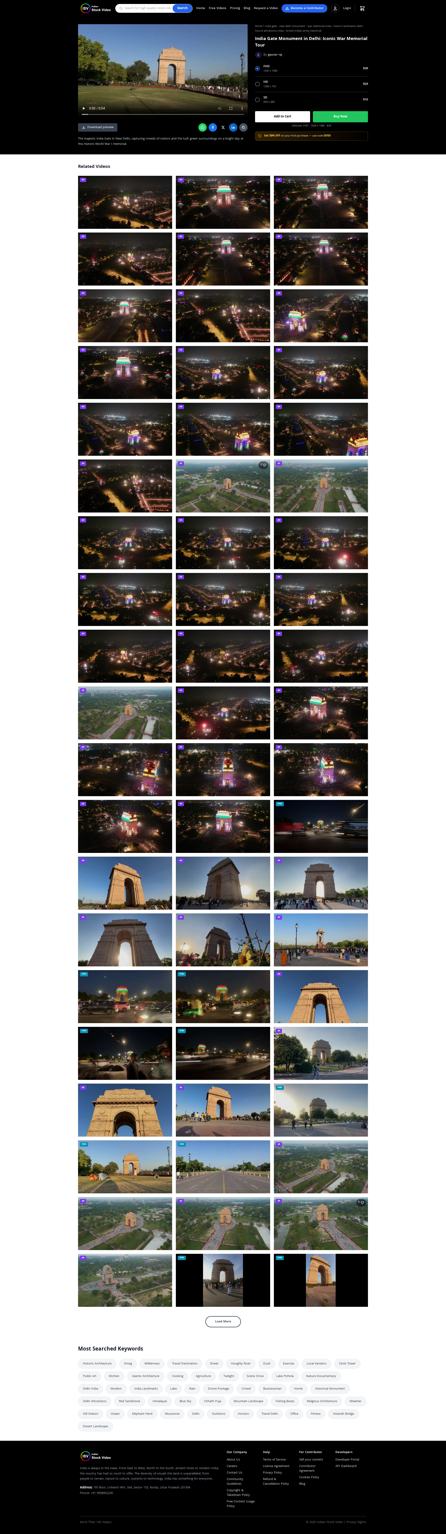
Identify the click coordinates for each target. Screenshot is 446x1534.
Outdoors (218, 1414)
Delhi (195, 1414)
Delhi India (90, 1388)
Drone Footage (218, 1388)
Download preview (100, 127)
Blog (247, 8)
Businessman (272, 1388)
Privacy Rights (356, 1522)
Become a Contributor (307, 8)
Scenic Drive (255, 1376)
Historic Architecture (97, 1363)
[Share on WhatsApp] (202, 127)
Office (294, 1414)
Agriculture (203, 1376)
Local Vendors (316, 1363)
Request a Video (266, 8)
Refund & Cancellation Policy (276, 1482)
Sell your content (311, 1459)
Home (200, 8)
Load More (223, 1321)
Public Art (89, 1376)
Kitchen (114, 1376)
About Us (233, 1459)
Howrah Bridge (343, 1414)
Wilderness (152, 1363)
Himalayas (160, 1401)
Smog (128, 1363)
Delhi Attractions (94, 1401)
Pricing (235, 8)
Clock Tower (347, 1363)
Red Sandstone (129, 1401)
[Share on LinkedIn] (233, 127)
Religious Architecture (322, 1401)
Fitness (316, 1414)
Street (214, 1363)
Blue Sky (185, 1401)
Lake (173, 1388)
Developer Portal (347, 1459)
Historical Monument (330, 1388)
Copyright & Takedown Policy (238, 1493)
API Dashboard (346, 1466)
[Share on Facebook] (213, 127)
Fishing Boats (285, 1401)
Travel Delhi (270, 1414)
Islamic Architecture (145, 1376)
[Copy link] (243, 127)
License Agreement (276, 1466)
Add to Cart (282, 116)
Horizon (243, 1414)
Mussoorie (172, 1414)
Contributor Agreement (307, 1469)
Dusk (266, 1363)
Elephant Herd (142, 1414)
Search (182, 8)
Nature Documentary (321, 1376)
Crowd (246, 1388)
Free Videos (217, 8)
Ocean (115, 1414)
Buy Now (340, 116)
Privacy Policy (272, 1472)
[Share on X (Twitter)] (223, 127)
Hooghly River (241, 1363)
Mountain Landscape (248, 1401)
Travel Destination (184, 1363)
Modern (116, 1388)
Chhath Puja (212, 1401)
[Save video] (166, 181)
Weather (355, 1401)
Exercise (288, 1363)
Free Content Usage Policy (241, 1504)
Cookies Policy (309, 1477)
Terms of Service (274, 1459)
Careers (232, 1466)
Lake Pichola (285, 1376)
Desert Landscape (95, 1426)
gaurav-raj (275, 54)
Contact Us (234, 1472)
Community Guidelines (235, 1482)
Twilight (228, 1376)
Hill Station (90, 1414)
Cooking (177, 1376)
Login (347, 8)
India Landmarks (146, 1388)
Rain (192, 1388)
